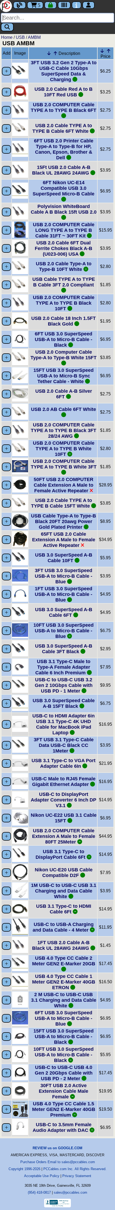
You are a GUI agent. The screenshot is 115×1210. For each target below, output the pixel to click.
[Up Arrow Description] (55, 53)
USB (20, 37)
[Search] (7, 27)
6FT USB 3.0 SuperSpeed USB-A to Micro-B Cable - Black (63, 339)
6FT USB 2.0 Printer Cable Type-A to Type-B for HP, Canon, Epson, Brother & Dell (63, 149)
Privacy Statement (76, 1176)
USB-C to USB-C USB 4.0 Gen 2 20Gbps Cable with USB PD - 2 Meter (64, 1073)
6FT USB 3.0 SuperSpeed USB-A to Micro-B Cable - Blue (63, 1018)
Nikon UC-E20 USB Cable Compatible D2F (64, 872)
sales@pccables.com (70, 1192)
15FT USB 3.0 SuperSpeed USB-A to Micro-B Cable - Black (63, 1036)
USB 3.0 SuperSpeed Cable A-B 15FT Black (64, 703)
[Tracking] (64, 5)
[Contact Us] (76, 5)
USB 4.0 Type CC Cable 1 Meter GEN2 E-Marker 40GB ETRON (63, 982)
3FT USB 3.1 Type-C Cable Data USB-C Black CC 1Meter (64, 745)
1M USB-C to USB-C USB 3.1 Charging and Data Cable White (63, 891)
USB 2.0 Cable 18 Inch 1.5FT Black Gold (63, 321)
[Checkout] (50, 5)
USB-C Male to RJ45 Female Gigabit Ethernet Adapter (63, 781)
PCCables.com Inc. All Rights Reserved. (74, 1169)
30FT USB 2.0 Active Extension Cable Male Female (63, 1091)
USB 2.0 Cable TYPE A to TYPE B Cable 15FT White (61, 503)
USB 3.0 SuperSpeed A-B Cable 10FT (63, 557)
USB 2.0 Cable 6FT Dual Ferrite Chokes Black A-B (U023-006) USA (63, 248)
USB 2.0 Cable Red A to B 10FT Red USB (63, 91)
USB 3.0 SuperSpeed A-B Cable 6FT (63, 612)
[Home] (6, 5)
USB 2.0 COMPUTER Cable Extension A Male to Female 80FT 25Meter (63, 836)
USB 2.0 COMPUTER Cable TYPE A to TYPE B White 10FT (63, 448)
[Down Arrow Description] (49, 53)
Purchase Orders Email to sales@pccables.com (57, 1162)
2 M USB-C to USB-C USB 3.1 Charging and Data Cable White (63, 1000)
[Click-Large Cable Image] (20, 77)
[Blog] (19, 5)
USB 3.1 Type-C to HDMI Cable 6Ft (63, 908)
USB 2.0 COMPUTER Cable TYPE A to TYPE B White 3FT (64, 464)
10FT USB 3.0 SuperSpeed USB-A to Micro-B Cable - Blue (63, 630)
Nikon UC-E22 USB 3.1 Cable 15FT (64, 817)
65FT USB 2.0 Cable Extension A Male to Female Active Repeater (63, 539)
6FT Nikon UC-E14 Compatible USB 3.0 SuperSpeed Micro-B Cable (63, 188)
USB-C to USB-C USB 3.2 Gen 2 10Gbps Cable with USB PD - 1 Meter (64, 685)
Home (7, 37)
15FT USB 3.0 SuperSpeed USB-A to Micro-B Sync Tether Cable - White (63, 376)
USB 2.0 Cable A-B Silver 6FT (63, 393)
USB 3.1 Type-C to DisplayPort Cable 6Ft (61, 854)
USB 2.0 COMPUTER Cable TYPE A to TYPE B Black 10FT (63, 303)
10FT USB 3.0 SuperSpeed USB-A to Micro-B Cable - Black (63, 1054)
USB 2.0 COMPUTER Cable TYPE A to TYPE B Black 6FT (63, 107)
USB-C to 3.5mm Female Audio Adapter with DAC (62, 1127)
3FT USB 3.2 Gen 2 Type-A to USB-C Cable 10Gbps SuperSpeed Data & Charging (64, 71)
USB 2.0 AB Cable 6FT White (63, 409)
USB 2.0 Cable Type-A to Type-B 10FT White (63, 266)
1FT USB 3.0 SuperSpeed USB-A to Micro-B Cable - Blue (63, 594)
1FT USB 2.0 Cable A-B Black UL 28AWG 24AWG (61, 945)
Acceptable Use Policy (41, 1176)
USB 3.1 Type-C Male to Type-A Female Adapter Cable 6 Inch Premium (62, 667)
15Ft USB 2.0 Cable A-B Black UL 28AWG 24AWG (61, 170)
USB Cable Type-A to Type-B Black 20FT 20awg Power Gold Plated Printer (63, 521)
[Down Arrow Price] (102, 51)
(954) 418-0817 (39, 1192)
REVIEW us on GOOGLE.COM (57, 1148)
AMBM (34, 37)
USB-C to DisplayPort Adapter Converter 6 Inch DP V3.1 (63, 800)
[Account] (88, 5)
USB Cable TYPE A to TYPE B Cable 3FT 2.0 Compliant (63, 282)
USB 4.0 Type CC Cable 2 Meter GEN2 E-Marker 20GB (63, 960)
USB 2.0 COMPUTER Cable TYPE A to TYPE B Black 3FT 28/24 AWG (63, 430)
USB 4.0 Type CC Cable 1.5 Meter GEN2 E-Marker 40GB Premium (63, 1109)
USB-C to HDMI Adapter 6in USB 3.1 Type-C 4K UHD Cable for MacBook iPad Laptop (63, 724)
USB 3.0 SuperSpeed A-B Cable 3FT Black (63, 648)
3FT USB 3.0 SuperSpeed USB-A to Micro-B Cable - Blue (63, 576)
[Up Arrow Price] (108, 51)
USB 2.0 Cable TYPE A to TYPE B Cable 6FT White (62, 128)
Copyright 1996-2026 (24, 1169)
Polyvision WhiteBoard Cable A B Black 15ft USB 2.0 (64, 209)
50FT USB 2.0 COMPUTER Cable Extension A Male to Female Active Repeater (63, 485)
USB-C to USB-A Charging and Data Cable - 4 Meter (63, 927)
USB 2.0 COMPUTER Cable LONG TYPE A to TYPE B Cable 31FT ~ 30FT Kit (63, 230)
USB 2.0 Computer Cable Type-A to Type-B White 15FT (63, 354)
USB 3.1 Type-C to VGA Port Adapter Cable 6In (63, 763)
